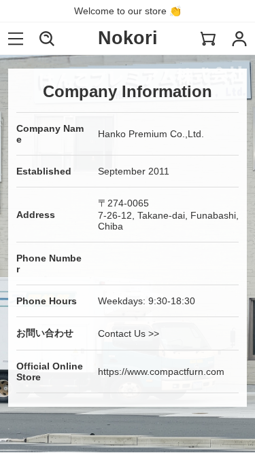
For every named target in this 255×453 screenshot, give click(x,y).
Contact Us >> (128, 333)
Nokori (128, 38)
